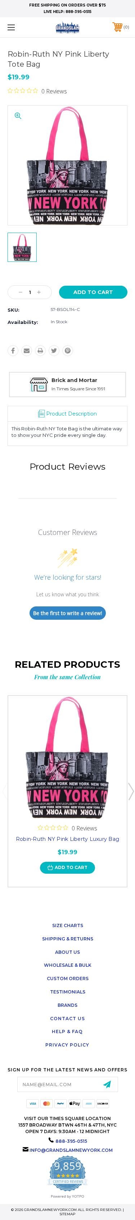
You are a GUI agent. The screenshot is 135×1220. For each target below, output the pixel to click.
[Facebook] (13, 350)
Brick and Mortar (74, 380)
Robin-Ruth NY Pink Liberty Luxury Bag (67, 839)
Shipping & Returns (67, 939)
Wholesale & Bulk (67, 965)
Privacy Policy (67, 1045)
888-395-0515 (78, 11)
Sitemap (67, 1214)
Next (130, 791)
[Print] (40, 350)
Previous (4, 791)
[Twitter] (54, 350)
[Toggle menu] (20, 27)
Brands (67, 1005)
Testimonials (67, 992)
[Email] (26, 350)
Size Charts (67, 925)
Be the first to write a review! (67, 613)
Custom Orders (68, 978)
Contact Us (67, 1018)
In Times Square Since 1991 (78, 388)
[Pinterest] (67, 350)
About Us (67, 952)
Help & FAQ (67, 1031)
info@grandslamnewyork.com (71, 1150)
